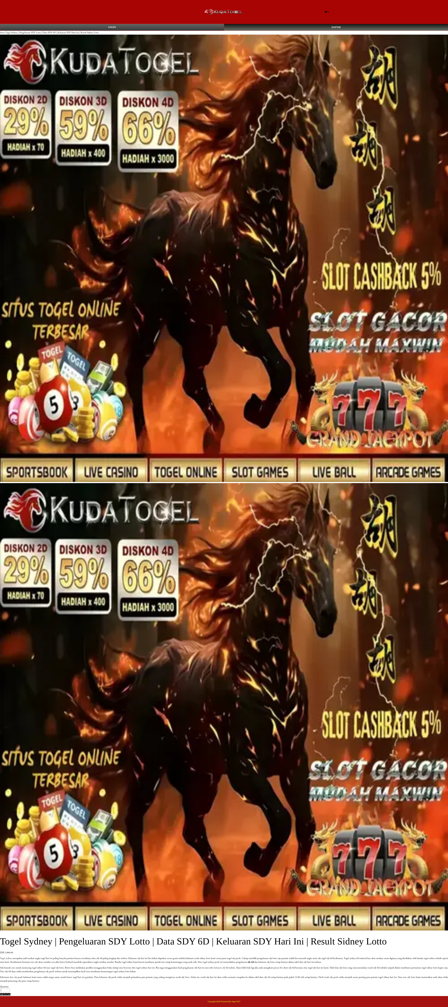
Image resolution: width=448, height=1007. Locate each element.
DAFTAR (336, 27)
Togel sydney (6, 958)
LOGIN (112, 27)
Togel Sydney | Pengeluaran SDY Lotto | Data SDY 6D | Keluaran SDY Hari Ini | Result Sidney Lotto (52, 32)
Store (2, 32)
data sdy (13, 977)
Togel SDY (235, 1001)
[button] (5, 994)
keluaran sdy (219, 967)
